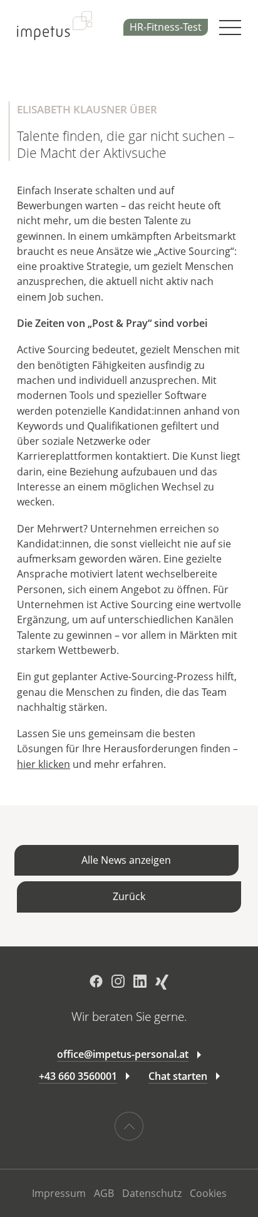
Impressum (59, 1193)
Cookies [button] (208, 1193)
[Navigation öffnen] (230, 27)
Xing (161, 982)
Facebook (96, 981)
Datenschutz (152, 1193)
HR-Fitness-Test (166, 27)
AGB (104, 1193)
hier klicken (43, 764)
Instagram (118, 981)
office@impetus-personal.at (122, 1054)
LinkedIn (140, 981)
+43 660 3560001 (78, 1076)
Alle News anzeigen (126, 860)
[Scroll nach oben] (129, 1126)
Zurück (129, 896)
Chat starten (177, 1076)
